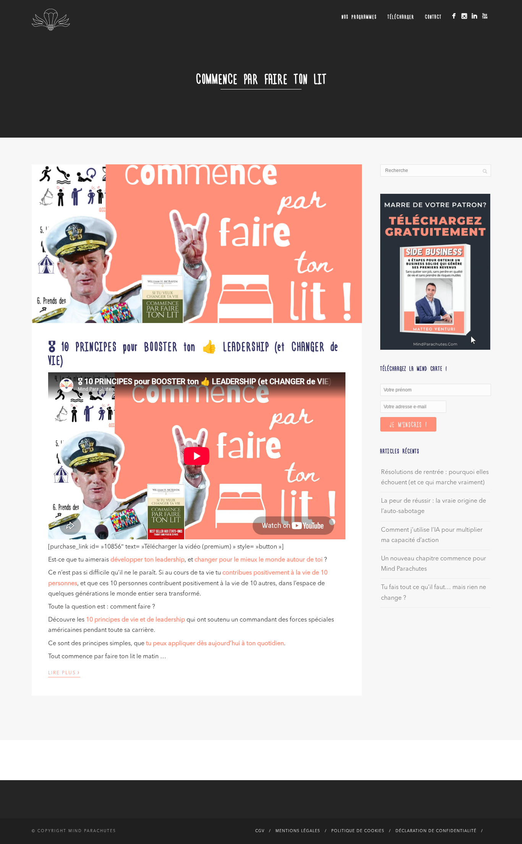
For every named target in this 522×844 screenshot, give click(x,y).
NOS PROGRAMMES (359, 16)
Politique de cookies (357, 831)
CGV (259, 831)
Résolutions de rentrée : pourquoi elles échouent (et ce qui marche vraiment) (435, 477)
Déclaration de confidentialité (436, 831)
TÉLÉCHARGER (400, 16)
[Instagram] (464, 16)
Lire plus (64, 672)
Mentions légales (298, 831)
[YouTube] (485, 16)
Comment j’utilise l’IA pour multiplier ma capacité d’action (432, 535)
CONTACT (433, 16)
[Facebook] (454, 16)
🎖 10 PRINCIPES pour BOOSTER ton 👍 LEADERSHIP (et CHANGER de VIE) (193, 353)
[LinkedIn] (474, 16)
